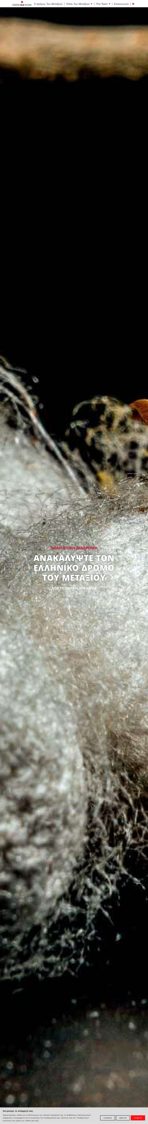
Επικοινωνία (121, 4)
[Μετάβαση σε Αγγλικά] (133, 4)
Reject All (122, 1118)
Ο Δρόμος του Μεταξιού (48, 4)
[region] (74, 1115)
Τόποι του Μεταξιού (78, 4)
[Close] (145, 1109)
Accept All (138, 1118)
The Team (102, 4)
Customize (108, 1118)
